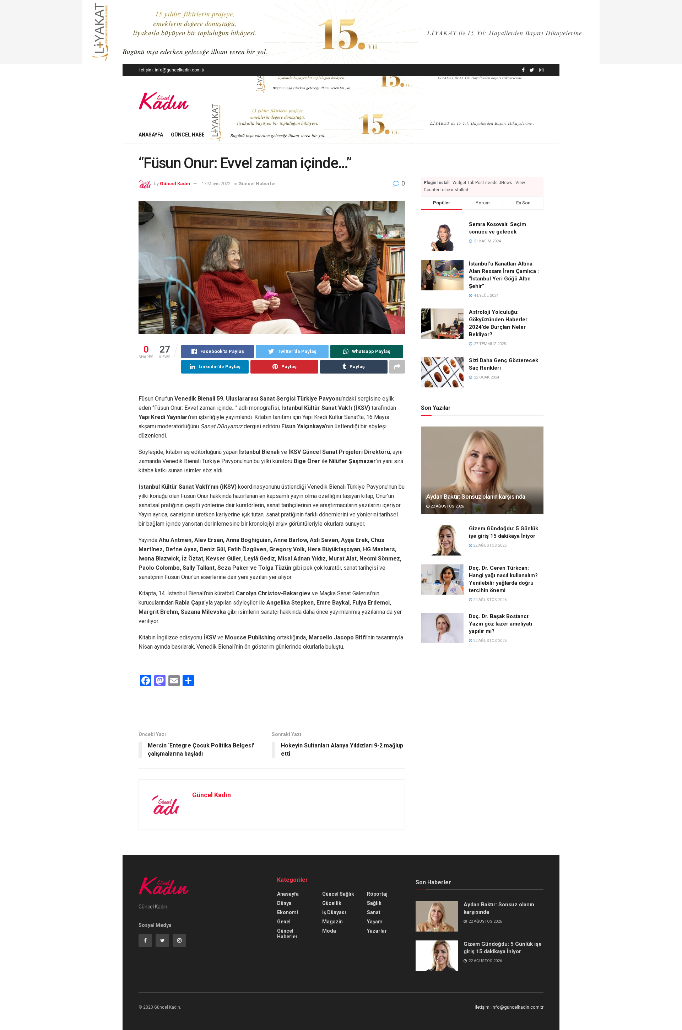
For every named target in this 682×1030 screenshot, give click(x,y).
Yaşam (375, 921)
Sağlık (374, 903)
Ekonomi (287, 912)
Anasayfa (151, 135)
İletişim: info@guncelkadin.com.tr (172, 70)
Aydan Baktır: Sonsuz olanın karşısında (475, 496)
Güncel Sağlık (338, 894)
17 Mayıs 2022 (216, 183)
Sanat (373, 912)
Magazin (332, 921)
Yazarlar (377, 931)
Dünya (284, 903)
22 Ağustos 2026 (446, 506)
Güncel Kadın (175, 183)
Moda (329, 931)
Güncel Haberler (194, 135)
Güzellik (331, 903)
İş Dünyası (334, 912)
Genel (284, 921)
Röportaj (377, 894)
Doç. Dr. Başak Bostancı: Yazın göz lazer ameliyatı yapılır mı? (500, 623)
